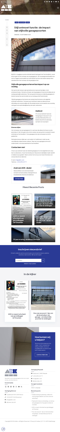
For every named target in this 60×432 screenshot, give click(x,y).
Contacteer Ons (42, 354)
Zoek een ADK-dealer (23, 168)
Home (16, 22)
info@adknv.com (19, 160)
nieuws (27, 22)
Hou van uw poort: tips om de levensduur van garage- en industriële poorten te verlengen (42, 413)
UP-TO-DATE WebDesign (48, 421)
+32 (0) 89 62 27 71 (22, 162)
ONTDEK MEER (19, 178)
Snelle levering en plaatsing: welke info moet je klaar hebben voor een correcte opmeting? (42, 396)
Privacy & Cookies (35, 421)
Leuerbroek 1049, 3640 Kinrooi (15, 394)
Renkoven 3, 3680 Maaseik (40, 373)
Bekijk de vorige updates (30, 263)
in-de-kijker (22, 22)
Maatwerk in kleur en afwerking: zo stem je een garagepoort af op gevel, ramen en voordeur (43, 402)
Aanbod (38, 111)
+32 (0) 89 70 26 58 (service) (14, 397)
